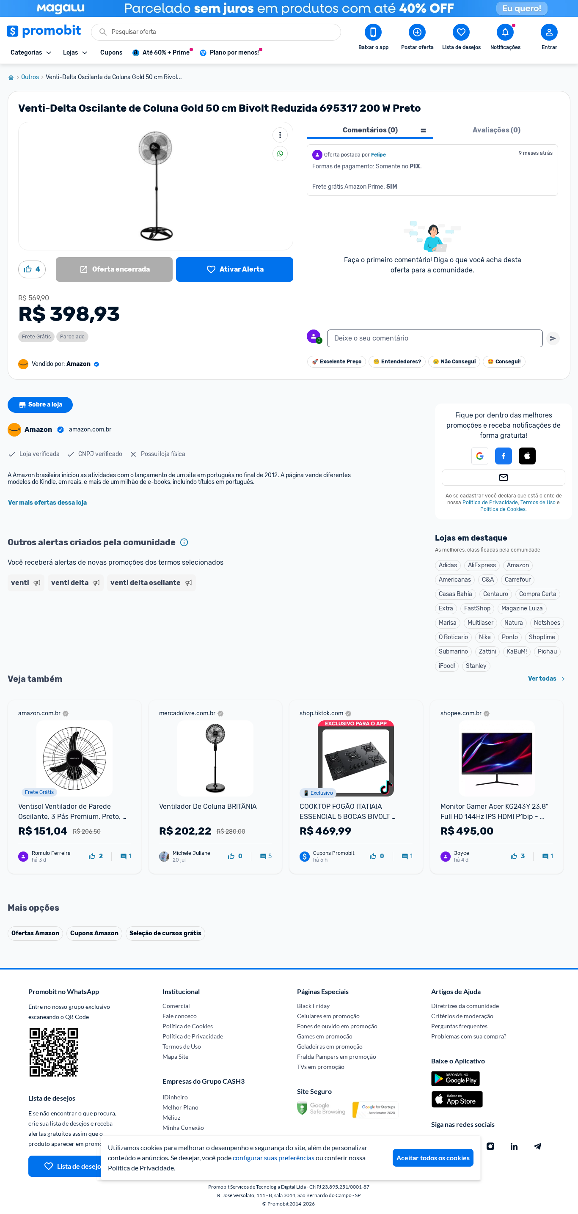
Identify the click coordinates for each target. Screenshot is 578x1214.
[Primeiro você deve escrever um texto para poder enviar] (553, 338)
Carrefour (518, 579)
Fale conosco (179, 1015)
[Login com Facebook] (503, 456)
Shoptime (542, 637)
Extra (446, 608)
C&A (488, 579)
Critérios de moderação (462, 1015)
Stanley (476, 666)
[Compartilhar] (280, 153)
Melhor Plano (180, 1107)
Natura (513, 622)
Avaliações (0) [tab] (496, 130)
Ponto (510, 637)
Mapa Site (175, 1056)
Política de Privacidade (490, 502)
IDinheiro (175, 1097)
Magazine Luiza (522, 608)
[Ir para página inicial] (14, 77)
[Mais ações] (280, 135)
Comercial (176, 1005)
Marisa (448, 622)
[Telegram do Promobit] (538, 1146)
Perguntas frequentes (459, 1026)
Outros (30, 77)
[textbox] (435, 338)
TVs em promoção (320, 1066)
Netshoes (547, 622)
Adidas (448, 565)
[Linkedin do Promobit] (514, 1146)
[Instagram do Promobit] (490, 1146)
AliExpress (482, 565)
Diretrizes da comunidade (465, 1005)
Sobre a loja (45, 404)
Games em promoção (324, 1036)
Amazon (518, 565)
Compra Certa (537, 594)
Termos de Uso (538, 502)
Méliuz (171, 1117)
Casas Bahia (455, 594)
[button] (474, 456)
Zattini (487, 651)
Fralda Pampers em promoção (336, 1056)
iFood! (447, 666)
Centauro (495, 594)
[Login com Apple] (527, 456)
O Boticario (453, 637)
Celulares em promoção (328, 1015)
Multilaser (480, 622)
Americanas (455, 579)
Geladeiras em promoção (330, 1046)
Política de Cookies (503, 509)
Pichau (547, 651)
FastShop (477, 608)
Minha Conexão (183, 1127)
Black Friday (313, 1005)
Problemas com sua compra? (468, 1036)
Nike (485, 637)
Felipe (378, 155)
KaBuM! (517, 651)
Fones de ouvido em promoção (337, 1026)
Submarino (453, 651)
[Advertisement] (170, 627)
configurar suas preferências (273, 1158)
